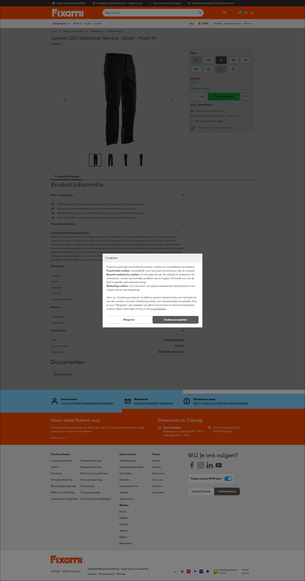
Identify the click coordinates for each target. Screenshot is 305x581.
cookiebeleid (158, 309)
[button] (175, 320)
